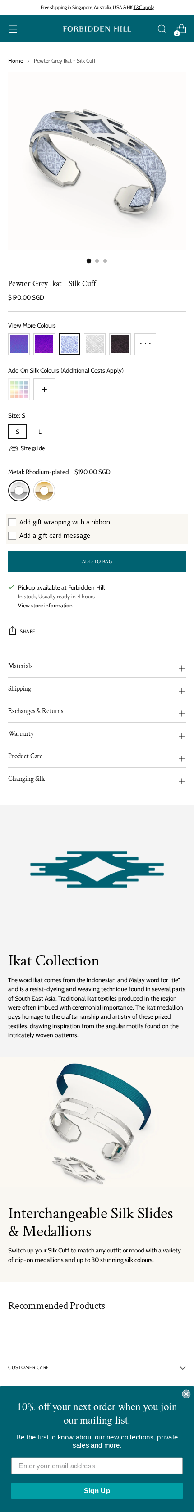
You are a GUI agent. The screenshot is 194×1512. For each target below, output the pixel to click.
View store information (45, 605)
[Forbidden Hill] (97, 29)
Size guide (33, 448)
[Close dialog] (186, 1394)
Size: (16, 415)
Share (28, 631)
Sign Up (97, 1490)
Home (15, 60)
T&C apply (144, 7)
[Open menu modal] (13, 29)
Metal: (38, 471)
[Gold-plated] (44, 490)
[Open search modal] (161, 29)
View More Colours (32, 325)
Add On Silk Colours (66, 370)
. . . (145, 341)
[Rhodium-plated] (19, 490)
